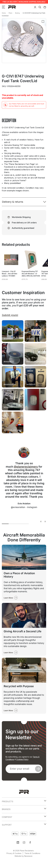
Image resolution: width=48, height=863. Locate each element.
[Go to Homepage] (24, 792)
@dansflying (8, 338)
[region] (24, 842)
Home (4, 13)
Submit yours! (10, 314)
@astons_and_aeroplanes (35, 361)
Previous (41, 521)
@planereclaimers (26, 466)
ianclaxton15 (30, 384)
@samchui (30, 338)
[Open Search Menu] (40, 7)
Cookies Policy (22, 759)
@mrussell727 (9, 361)
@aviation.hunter (10, 384)
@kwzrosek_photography (13, 430)
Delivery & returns (12, 201)
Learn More (8, 598)
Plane (10, 13)
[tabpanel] (24, 479)
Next (45, 521)
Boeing (17, 13)
